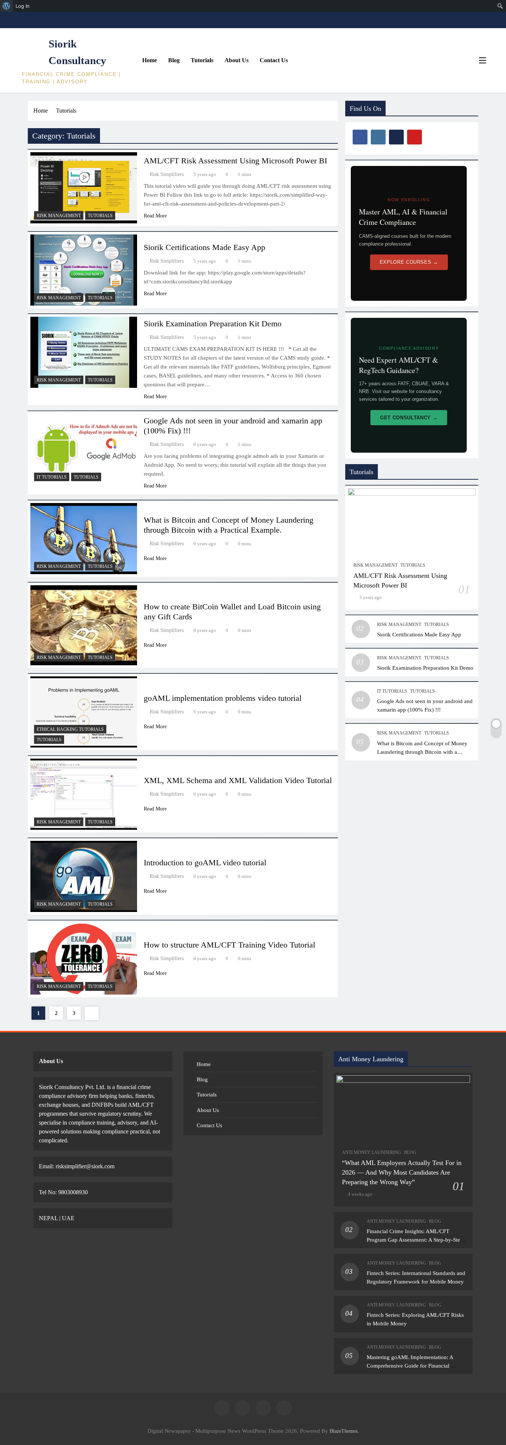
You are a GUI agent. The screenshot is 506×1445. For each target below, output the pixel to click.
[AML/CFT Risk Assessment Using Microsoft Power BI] (83, 187)
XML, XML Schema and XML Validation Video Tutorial (238, 780)
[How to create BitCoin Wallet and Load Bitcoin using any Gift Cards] (83, 625)
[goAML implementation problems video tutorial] (83, 712)
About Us (236, 60)
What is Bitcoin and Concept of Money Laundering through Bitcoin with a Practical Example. (422, 751)
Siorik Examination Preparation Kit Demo (213, 323)
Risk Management (59, 215)
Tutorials (202, 60)
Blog (174, 60)
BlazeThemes (343, 1431)
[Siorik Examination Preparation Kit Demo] (83, 352)
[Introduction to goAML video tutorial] (83, 876)
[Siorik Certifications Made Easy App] (83, 270)
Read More (155, 216)
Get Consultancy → (408, 417)
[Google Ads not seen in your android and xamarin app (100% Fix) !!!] (83, 449)
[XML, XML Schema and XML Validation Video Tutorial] (83, 794)
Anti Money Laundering (371, 1152)
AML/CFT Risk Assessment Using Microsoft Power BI (235, 160)
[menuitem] (6, 6)
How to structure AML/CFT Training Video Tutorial (229, 944)
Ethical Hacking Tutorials (70, 729)
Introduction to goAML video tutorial (205, 862)
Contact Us (274, 60)
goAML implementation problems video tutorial (223, 698)
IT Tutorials (52, 477)
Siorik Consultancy (77, 52)
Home (149, 60)
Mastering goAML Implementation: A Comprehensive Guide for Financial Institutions (410, 1365)
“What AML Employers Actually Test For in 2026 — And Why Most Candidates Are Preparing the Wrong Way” (402, 1172)
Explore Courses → (409, 262)
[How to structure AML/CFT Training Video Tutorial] (83, 958)
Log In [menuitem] (23, 6)
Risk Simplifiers (167, 174)
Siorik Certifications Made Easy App (204, 247)
